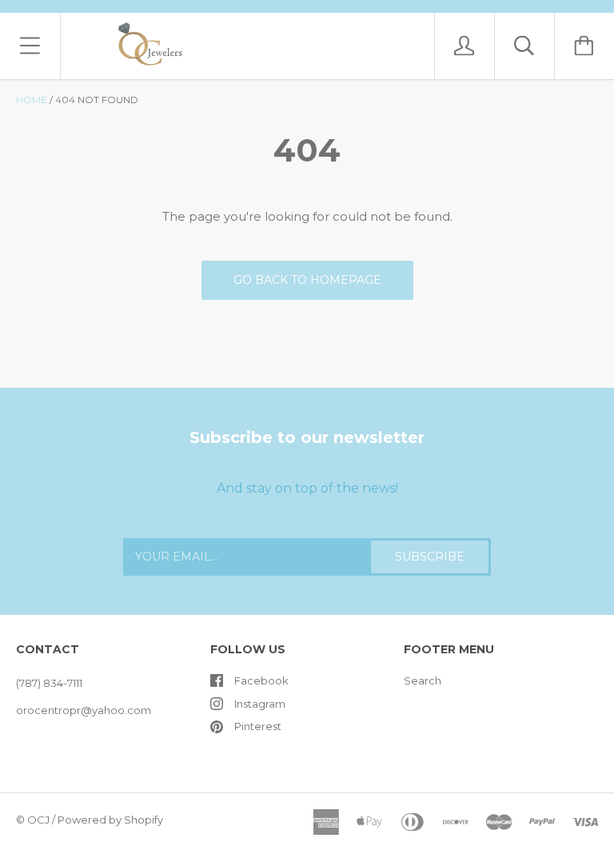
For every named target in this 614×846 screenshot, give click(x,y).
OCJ (38, 819)
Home (31, 100)
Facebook (261, 680)
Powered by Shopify (110, 819)
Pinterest (257, 726)
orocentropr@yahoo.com (83, 710)
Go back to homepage (307, 280)
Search (422, 680)
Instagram (259, 703)
